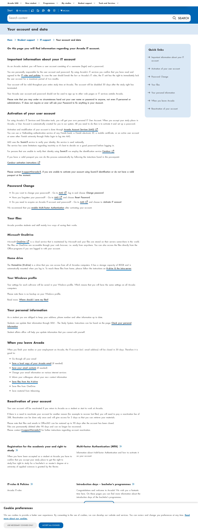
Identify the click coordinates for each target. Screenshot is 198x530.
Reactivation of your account (164, 108)
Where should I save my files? (33, 299)
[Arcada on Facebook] (48, 10)
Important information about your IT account (167, 59)
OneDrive (21, 241)
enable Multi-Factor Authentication (47, 207)
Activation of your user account (165, 68)
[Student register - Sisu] (38, 11)
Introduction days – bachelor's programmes (104, 484)
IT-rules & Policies (18, 484)
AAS (61, 192)
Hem (9, 39)
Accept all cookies (51, 525)
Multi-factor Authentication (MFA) (98, 446)
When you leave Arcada (162, 100)
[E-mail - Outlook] (43, 11)
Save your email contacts (24, 367)
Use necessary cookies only (20, 525)
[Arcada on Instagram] (54, 10)
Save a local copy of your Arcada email (31, 363)
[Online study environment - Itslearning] (32, 11)
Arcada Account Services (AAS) (79, 129)
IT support (45, 39)
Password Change (159, 76)
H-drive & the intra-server (118, 268)
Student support (26, 39)
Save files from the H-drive (25, 381)
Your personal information (163, 92)
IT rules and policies (30, 75)
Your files (155, 84)
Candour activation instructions (22, 162)
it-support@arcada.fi (31, 171)
